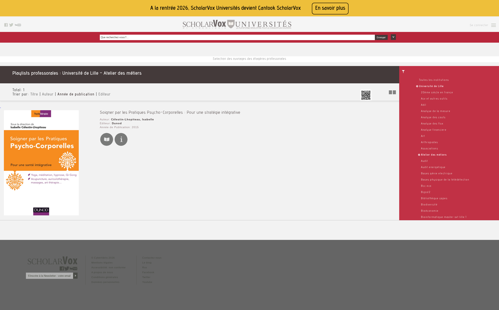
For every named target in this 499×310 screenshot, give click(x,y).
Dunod (117, 123)
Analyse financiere (433, 130)
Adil (423, 105)
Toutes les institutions (434, 80)
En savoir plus (330, 8)
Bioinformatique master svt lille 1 (443, 217)
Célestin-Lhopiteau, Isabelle (132, 119)
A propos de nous (102, 272)
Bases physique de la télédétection (445, 180)
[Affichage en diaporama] (393, 93)
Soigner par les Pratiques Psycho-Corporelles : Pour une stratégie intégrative (170, 113)
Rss (144, 267)
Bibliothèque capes (434, 198)
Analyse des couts (433, 117)
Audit (424, 161)
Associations (429, 148)
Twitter (146, 277)
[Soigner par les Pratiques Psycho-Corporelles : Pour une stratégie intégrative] (41, 214)
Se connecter (479, 25)
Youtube (147, 282)
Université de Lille (431, 86)
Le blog (147, 262)
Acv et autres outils (434, 99)
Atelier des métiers (434, 155)
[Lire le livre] (106, 145)
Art (423, 136)
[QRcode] (365, 99)
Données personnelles (105, 282)
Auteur (48, 94)
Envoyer (381, 37)
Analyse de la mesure (435, 111)
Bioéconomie (430, 211)
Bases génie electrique (436, 173)
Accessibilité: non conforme (108, 267)
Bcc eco (426, 186)
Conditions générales (104, 277)
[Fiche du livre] (121, 145)
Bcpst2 (425, 192)
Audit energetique (433, 167)
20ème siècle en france (437, 92)
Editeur (104, 94)
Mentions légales (102, 262)
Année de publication (76, 94)
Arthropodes (429, 142)
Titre (34, 94)
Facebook (148, 272)
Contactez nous (152, 257)
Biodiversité (429, 204)
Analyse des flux (432, 123)
